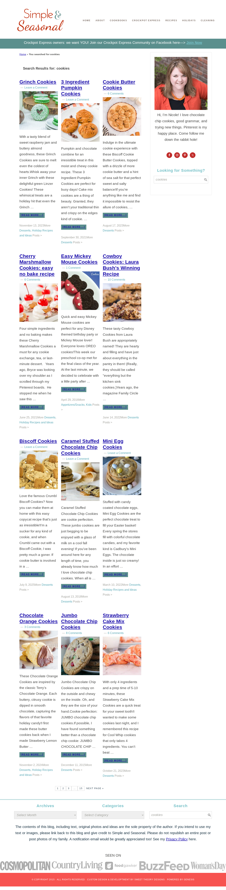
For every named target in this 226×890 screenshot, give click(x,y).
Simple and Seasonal (40, 22)
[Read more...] (32, 215)
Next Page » (95, 788)
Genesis (189, 879)
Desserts (25, 230)
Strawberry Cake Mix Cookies (116, 621)
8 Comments (74, 633)
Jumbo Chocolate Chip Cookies (79, 621)
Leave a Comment (35, 87)
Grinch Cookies (37, 82)
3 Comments (32, 626)
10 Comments (116, 279)
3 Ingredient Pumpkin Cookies (75, 87)
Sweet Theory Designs (149, 879)
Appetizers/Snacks (73, 404)
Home (22, 54)
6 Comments (116, 93)
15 (81, 788)
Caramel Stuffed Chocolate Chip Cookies (80, 447)
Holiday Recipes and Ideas (36, 422)
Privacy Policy (177, 839)
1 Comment (73, 267)
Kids (89, 404)
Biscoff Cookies (38, 441)
